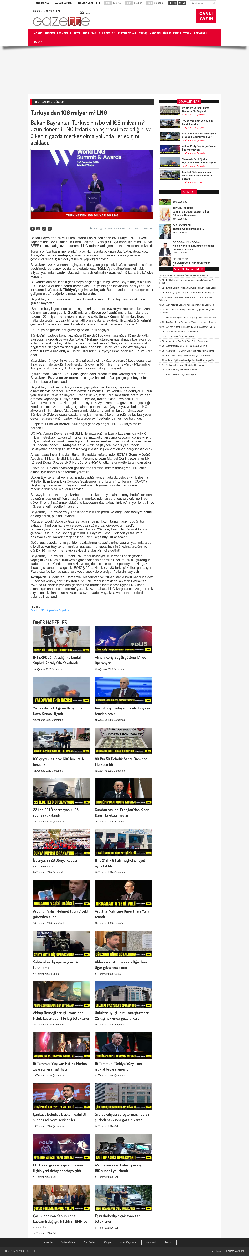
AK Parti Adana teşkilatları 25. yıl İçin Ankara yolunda (187, 326)
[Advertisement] (124, 70)
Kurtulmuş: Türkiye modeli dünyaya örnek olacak (185, 355)
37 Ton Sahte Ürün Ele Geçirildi (177, 336)
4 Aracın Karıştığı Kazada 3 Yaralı (178, 369)
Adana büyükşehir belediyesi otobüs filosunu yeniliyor (199, 135)
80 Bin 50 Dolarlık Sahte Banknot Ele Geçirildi (196, 109)
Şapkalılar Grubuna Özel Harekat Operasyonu (184, 275)
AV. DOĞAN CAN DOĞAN (186, 227)
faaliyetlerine (141, 511)
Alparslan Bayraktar (58, 610)
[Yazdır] (91, 228)
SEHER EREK (180, 244)
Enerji (33, 610)
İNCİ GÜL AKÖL (181, 261)
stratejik (83, 324)
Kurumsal (151, 1242)
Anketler (48, 1242)
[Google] (44, 229)
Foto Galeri (89, 1242)
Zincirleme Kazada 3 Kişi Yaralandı (178, 331)
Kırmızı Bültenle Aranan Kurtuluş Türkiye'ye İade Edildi (187, 287)
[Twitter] (38, 228)
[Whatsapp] (50, 229)
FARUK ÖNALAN (182, 210)
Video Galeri (68, 1242)
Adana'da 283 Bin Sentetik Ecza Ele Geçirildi (183, 345)
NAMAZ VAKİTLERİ (89, 3)
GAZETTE (30, 1251)
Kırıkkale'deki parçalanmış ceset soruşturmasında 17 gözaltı (197, 175)
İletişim (168, 1242)
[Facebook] (32, 229)
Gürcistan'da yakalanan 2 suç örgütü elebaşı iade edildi (188, 317)
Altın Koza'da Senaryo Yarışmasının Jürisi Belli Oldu (186, 304)
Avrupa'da (39, 576)
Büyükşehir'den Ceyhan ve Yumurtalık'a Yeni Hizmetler (187, 322)
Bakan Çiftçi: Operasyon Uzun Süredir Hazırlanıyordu (187, 292)
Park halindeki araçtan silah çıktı (177, 374)
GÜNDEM (59, 101)
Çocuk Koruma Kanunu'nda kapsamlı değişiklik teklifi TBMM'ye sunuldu (60, 1221)
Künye (107, 1242)
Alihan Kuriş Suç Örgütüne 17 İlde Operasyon (199, 148)
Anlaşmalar (72, 444)
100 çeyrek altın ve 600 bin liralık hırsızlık (197, 122)
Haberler (45, 101)
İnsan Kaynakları (128, 1242)
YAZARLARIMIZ (63, 3)
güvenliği (61, 255)
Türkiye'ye (71, 289)
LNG (42, 610)
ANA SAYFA (42, 3)
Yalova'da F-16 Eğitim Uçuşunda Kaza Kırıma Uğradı (199, 160)
